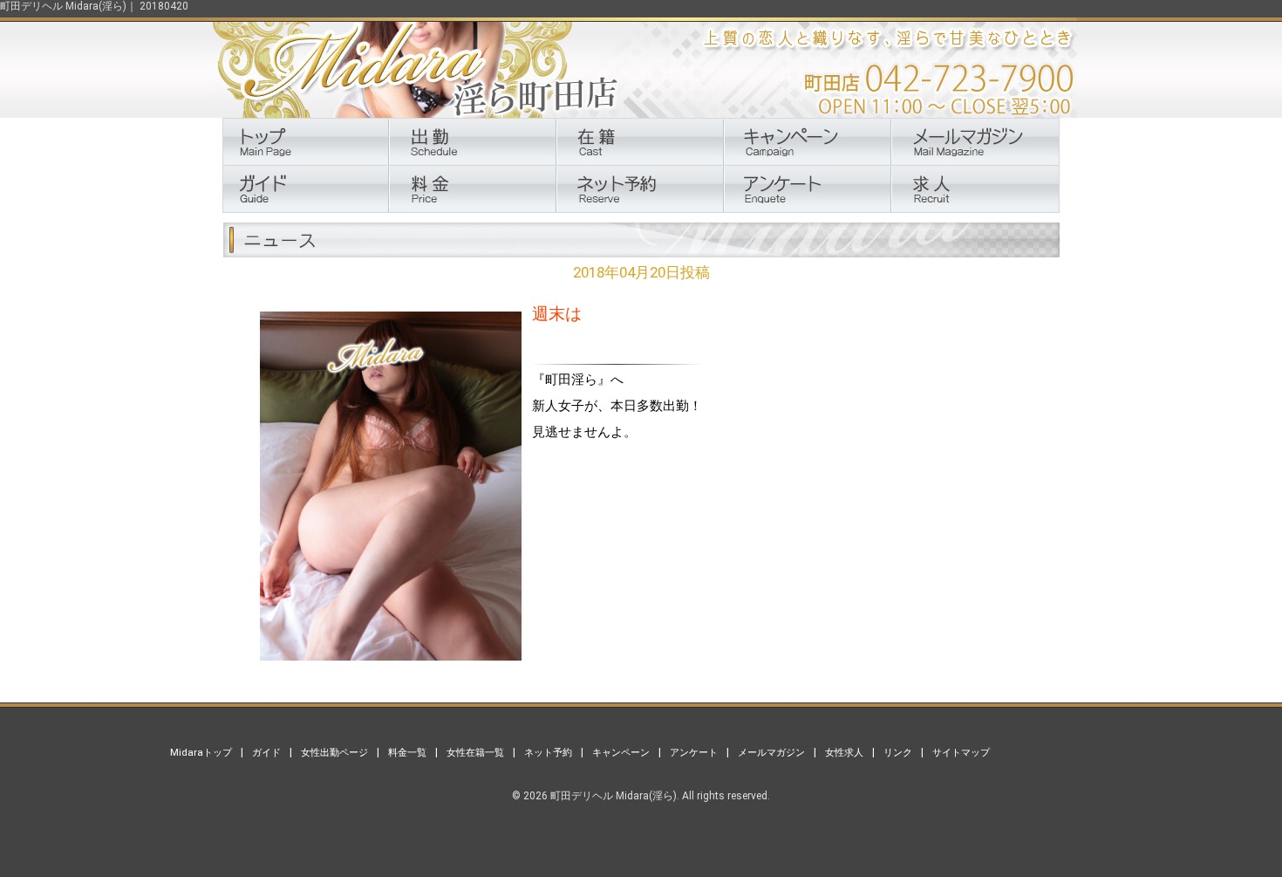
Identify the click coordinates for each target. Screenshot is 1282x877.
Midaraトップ (201, 752)
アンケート (694, 752)
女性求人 (844, 752)
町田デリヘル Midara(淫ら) (613, 796)
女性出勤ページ (334, 752)
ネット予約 (548, 752)
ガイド (266, 752)
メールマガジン (771, 752)
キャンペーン (621, 752)
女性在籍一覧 (475, 752)
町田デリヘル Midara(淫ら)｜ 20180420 (94, 6)
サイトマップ (961, 752)
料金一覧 (407, 752)
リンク (897, 752)
